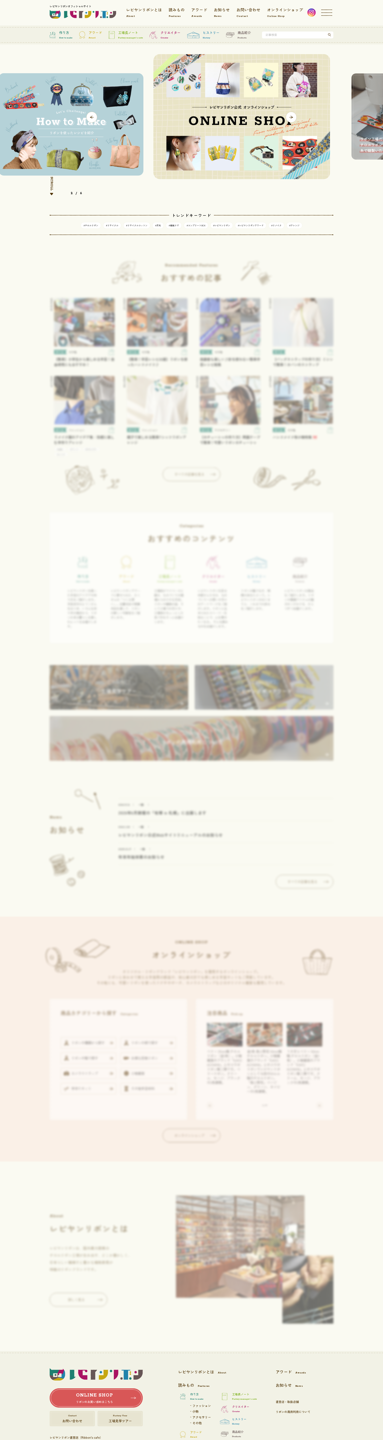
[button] (91, 117)
